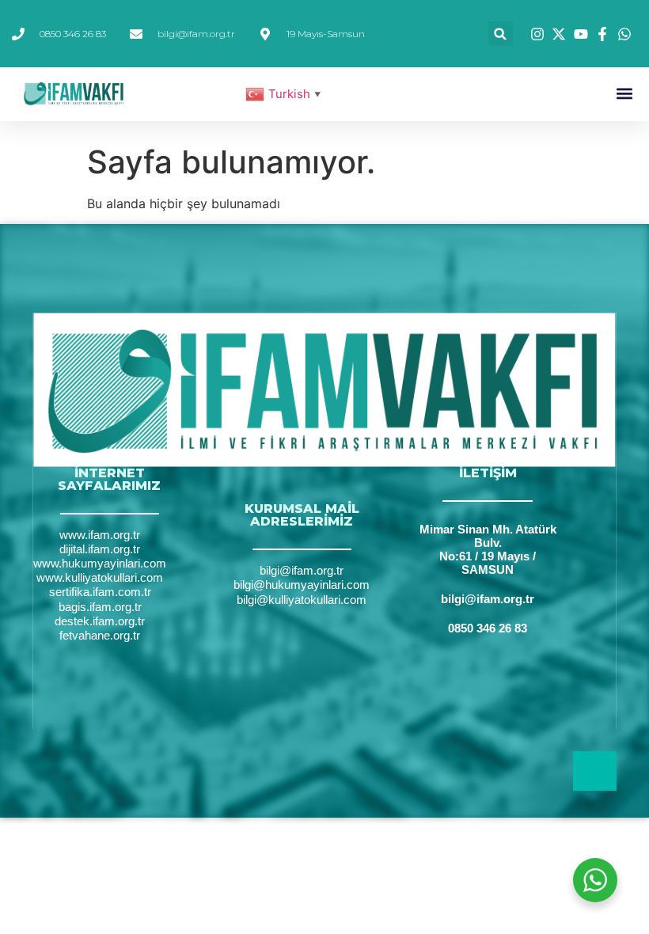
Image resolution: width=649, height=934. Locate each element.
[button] (500, 33)
